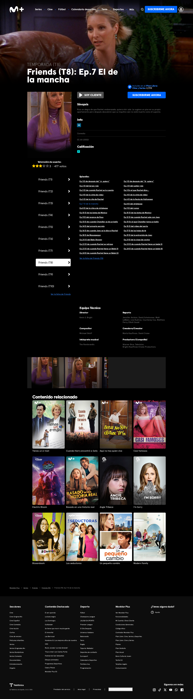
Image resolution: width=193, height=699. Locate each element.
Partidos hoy (85, 664)
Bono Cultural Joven (123, 656)
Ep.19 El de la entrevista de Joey (138, 235)
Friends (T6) (45, 238)
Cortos (12, 632)
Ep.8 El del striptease (133, 204)
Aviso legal (81, 689)
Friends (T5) (45, 227)
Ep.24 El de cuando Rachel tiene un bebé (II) (143, 249)
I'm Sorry (138, 507)
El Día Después (86, 629)
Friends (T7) (45, 250)
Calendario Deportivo (88, 660)
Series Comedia (16, 656)
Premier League (86, 625)
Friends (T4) (45, 215)
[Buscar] (142, 9)
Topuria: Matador (86, 648)
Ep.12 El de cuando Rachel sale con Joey (142, 217)
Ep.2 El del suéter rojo (133, 186)
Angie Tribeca (106, 507)
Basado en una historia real (80, 507)
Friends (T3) (45, 203)
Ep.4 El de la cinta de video (136, 195)
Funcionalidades (122, 617)
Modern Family (141, 563)
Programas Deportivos (53, 664)
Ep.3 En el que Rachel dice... (136, 190)
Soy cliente (93, 95)
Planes (118, 644)
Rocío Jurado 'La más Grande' (56, 648)
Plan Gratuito (121, 648)
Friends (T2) (45, 191)
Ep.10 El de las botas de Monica (137, 213)
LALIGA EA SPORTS (87, 621)
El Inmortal (49, 632)
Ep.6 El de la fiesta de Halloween (138, 199)
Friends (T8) (45, 262)
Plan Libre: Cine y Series (125, 640)
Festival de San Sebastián (54, 656)
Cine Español (15, 621)
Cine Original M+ (16, 617)
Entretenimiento (16, 664)
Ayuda (157, 612)
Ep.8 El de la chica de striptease (94, 208)
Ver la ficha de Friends (61, 294)
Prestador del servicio (62, 689)
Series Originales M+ (17, 648)
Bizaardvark (38, 563)
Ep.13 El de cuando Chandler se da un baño (99, 222)
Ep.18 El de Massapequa (90, 235)
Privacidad (97, 689)
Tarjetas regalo (121, 664)
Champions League (87, 617)
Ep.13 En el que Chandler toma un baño (141, 222)
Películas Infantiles (17, 640)
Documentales (15, 660)
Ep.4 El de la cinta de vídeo (91, 195)
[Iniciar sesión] (181, 9)
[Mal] (37, 165)
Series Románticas (17, 652)
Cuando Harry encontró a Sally (81, 451)
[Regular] (40, 165)
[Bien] (43, 165)
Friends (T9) (45, 274)
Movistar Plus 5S (51, 672)
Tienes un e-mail (40, 451)
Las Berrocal (50, 636)
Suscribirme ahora (161, 9)
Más (131, 9)
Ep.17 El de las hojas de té (135, 230)
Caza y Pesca (50, 668)
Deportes (118, 9)
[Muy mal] (33, 165)
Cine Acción (14, 629)
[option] (42, 372)
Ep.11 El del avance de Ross (91, 217)
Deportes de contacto (88, 652)
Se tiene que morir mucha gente (57, 629)
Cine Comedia (15, 625)
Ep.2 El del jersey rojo (89, 186)
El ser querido (50, 613)
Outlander (49, 625)
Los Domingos (50, 621)
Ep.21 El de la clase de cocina (137, 240)
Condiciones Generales (124, 625)
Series (38, 9)
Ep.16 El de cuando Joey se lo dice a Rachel (99, 230)
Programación (85, 668)
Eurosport (84, 656)
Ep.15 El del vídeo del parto (136, 226)
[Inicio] (17, 9)
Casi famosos (140, 451)
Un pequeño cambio (110, 563)
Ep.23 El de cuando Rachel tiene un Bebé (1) (99, 249)
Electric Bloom (39, 507)
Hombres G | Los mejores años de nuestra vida (61, 642)
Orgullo (12, 668)
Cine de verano (15, 636)
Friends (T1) (45, 179)
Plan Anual (120, 652)
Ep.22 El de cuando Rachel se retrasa (96, 244)
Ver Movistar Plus (122, 613)
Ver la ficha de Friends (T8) (91, 258)
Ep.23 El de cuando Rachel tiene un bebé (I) (143, 244)
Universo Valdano (87, 632)
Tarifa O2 (119, 660)
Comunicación (121, 668)
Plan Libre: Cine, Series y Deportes (129, 636)
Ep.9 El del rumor (131, 208)
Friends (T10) (46, 286)
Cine (50, 9)
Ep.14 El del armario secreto (92, 226)
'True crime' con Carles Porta (56, 652)
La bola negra (50, 617)
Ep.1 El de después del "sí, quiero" (95, 181)
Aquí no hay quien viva (111, 451)
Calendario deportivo (83, 9)
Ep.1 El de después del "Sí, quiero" (139, 181)
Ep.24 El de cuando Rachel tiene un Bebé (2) (99, 253)
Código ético (120, 629)
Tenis (104, 9)
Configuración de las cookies (121, 689)
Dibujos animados (51, 660)
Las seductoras (74, 563)
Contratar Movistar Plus (125, 632)
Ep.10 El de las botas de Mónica (93, 213)
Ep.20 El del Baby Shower (91, 240)
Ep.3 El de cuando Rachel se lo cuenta (97, 190)
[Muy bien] (47, 165)
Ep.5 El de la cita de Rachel (92, 199)
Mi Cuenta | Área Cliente (125, 621)
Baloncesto (84, 636)
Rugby (82, 644)
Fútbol (62, 9)
